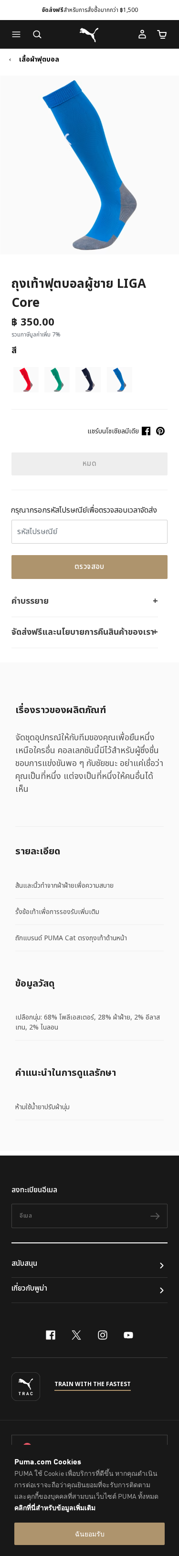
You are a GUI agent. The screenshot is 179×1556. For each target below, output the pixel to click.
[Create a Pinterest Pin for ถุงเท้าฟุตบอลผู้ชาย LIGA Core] (160, 431)
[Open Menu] (18, 34)
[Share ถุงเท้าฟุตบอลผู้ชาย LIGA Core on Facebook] (146, 431)
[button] (18, 34)
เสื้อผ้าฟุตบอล (39, 59)
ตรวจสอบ (89, 566)
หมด (89, 463)
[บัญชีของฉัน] (142, 34)
